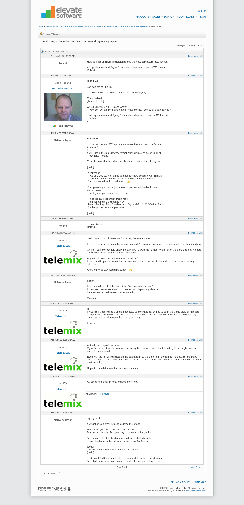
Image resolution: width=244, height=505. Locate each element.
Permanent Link (195, 56)
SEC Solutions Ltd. (62, 88)
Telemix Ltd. (62, 245)
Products (142, 16)
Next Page (195, 467)
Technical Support (54, 26)
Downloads (187, 16)
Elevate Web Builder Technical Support (83, 26)
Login (203, 11)
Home (40, 26)
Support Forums (111, 26)
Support (170, 16)
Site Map (200, 482)
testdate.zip (104, 394)
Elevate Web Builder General (134, 26)
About (202, 16)
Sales (156, 16)
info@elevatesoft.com (196, 490)
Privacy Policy (180, 482)
